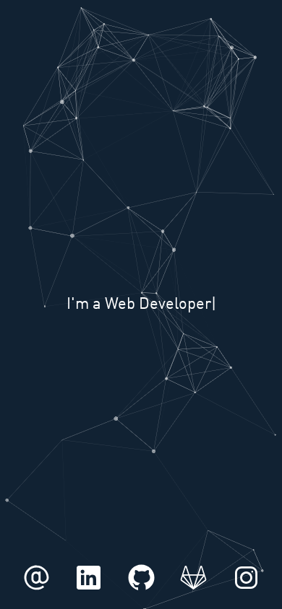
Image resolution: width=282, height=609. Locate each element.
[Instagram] (246, 591)
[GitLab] (193, 591)
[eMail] (36, 591)
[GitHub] (141, 591)
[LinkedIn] (88, 591)
